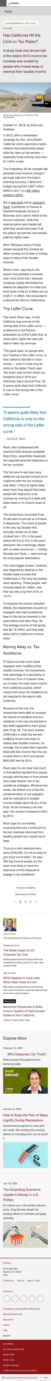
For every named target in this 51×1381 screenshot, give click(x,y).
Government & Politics (20, 23)
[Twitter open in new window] (6, 1298)
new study (17, 202)
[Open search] (48, 3)
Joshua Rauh (9, 933)
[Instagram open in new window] (23, 1298)
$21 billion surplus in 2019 (21, 192)
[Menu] (3, 3)
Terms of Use (9, 1359)
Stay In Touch (33, 1280)
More (46, 1378)
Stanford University (11, 1365)
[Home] (7, 1263)
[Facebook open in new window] (15, 1298)
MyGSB (7, 1335)
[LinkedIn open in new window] (40, 1298)
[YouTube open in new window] (32, 1298)
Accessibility (9, 1343)
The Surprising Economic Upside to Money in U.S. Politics (22, 1194)
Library (6, 1324)
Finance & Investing (25, 887)
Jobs (5, 1330)
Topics (8, 11)
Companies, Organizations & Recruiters (21, 1308)
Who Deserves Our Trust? (26, 1053)
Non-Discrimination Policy (14, 1349)
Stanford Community (12, 1314)
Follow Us (8, 1291)
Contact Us (8, 1280)
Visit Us (20, 1280)
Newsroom (8, 1319)
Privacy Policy (9, 1354)
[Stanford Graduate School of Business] (14, 4)
